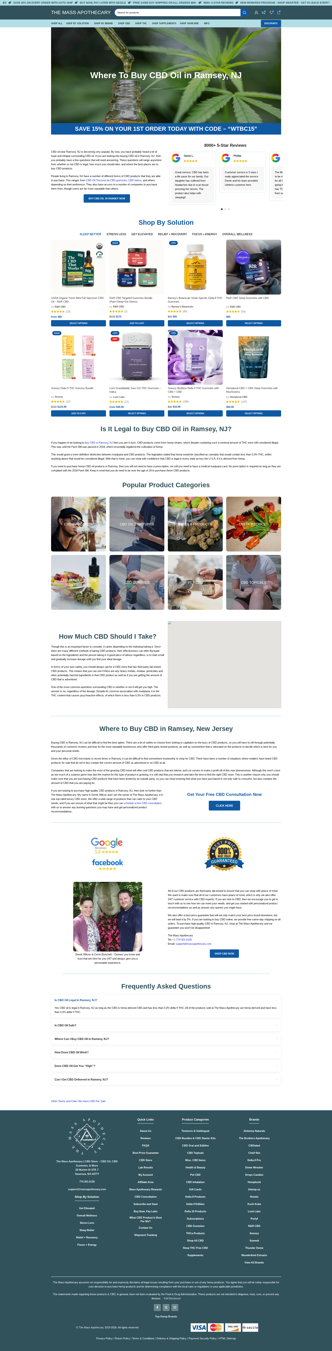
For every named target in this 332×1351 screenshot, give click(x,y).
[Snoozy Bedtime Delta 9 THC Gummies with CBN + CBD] (195, 357)
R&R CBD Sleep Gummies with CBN (247, 297)
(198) (186, 401)
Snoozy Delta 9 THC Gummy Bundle (72, 388)
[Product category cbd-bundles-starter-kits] (78, 582)
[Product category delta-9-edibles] (253, 524)
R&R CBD (60, 306)
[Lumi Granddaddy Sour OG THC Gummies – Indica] (136, 357)
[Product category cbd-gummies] (136, 582)
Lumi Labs (119, 396)
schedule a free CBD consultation (143, 803)
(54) (243, 311)
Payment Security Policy (203, 1338)
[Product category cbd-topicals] (253, 582)
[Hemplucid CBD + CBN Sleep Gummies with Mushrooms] (253, 357)
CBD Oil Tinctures (96, 180)
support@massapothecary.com (194, 943)
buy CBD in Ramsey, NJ (99, 442)
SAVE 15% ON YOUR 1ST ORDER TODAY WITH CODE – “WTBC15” (166, 129)
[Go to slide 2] (225, 209)
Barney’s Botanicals (182, 306)
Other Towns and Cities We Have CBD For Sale (78, 1101)
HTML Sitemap (227, 1338)
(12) (68, 401)
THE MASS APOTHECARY (81, 12)
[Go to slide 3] (229, 209)
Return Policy (122, 1338)
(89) (185, 311)
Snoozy (59, 396)
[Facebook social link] (157, 1307)
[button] (136, 323)
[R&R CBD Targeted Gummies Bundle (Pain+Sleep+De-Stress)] (136, 267)
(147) (244, 401)
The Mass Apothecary (91, 1327)
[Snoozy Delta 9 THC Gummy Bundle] (78, 357)
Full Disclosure (172, 1298)
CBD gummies (118, 180)
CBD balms (135, 180)
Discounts (271, 23)
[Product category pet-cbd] (195, 582)
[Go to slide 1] (222, 209)
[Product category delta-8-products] (195, 524)
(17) (126, 401)
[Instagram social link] (174, 1307)
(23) (68, 311)
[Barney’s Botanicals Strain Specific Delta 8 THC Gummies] (195, 267)
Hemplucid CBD (238, 396)
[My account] (256, 12)
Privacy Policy (104, 1338)
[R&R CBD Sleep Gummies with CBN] (253, 267)
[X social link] (166, 1307)
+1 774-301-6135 (182, 939)
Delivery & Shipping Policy (172, 1338)
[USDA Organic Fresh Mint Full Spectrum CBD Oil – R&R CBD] (78, 267)
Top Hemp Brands (166, 1316)
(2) (125, 311)
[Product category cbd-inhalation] (78, 524)
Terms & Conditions (143, 1338)
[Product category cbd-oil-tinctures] (136, 524)
